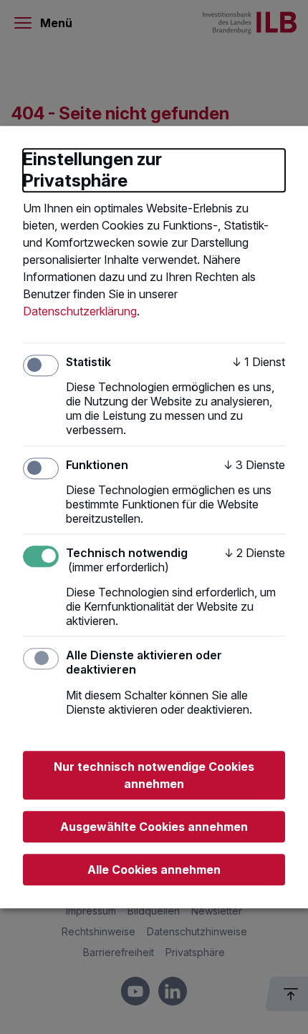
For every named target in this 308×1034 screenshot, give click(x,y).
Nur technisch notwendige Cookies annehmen (154, 775)
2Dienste (254, 553)
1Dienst (258, 362)
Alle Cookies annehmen (154, 869)
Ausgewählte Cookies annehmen (154, 826)
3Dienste (254, 465)
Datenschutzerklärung (80, 311)
